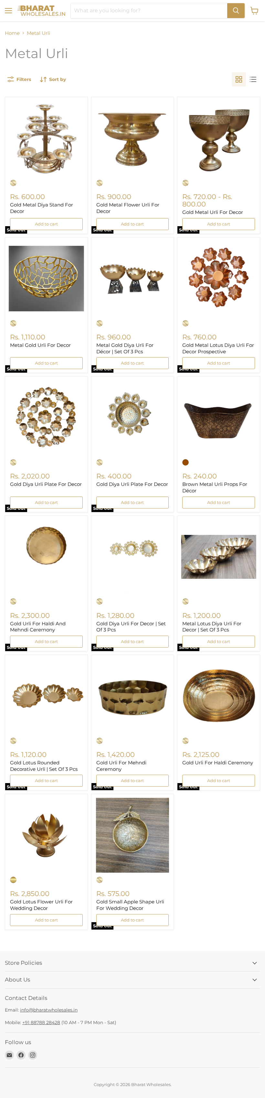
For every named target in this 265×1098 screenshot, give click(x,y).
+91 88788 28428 (41, 1022)
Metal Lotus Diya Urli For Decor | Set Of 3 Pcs (211, 626)
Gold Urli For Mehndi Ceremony (121, 766)
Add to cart (46, 224)
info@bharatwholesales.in (49, 1010)
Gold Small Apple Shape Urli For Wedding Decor (130, 905)
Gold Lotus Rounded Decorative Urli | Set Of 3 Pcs (44, 766)
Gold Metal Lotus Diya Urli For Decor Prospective (218, 348)
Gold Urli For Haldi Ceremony (217, 763)
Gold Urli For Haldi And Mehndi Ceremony (38, 626)
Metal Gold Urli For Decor (40, 345)
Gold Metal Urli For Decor (212, 212)
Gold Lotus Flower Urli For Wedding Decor (41, 905)
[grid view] (239, 79)
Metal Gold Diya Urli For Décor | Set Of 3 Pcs (125, 348)
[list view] (253, 79)
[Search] (236, 10)
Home (12, 33)
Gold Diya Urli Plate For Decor (46, 484)
